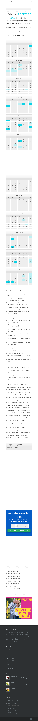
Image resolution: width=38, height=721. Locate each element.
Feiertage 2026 (11, 655)
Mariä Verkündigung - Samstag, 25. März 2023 (19, 392)
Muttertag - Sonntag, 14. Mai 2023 (16, 400)
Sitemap (9, 663)
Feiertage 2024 (11, 651)
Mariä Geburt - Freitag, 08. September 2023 (18, 407)
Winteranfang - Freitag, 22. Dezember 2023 (18, 432)
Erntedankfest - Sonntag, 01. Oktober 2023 (18, 413)
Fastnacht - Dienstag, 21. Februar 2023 (17, 384)
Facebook (31, 719)
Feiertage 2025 (11, 653)
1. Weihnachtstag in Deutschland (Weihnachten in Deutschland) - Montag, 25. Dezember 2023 (18, 349)
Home (8, 649)
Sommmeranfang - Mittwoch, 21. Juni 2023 (18, 402)
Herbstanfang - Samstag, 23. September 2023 (19, 410)
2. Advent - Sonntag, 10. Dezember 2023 (17, 427)
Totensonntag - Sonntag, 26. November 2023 (19, 418)
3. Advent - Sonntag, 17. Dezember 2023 (17, 430)
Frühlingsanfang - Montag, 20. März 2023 (18, 389)
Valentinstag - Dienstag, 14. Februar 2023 (18, 375)
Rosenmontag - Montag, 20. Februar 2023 (18, 382)
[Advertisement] (19, 163)
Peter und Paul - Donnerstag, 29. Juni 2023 (18, 405)
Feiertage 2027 (11, 657)
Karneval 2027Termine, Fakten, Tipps (16, 689)
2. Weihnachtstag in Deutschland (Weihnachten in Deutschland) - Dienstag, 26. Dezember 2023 (19, 355)
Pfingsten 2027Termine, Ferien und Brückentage (19, 677)
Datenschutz (10, 666)
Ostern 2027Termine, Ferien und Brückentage (19, 683)
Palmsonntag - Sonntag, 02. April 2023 (17, 395)
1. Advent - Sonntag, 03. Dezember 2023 (17, 420)
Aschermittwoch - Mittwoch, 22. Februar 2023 (19, 387)
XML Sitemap (10, 664)
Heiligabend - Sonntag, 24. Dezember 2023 (18, 435)
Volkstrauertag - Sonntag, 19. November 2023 (19, 415)
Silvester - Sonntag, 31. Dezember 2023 (17, 438)
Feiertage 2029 (11, 661)
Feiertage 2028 (11, 659)
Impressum (10, 668)
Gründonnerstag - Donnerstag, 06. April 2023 (19, 397)
